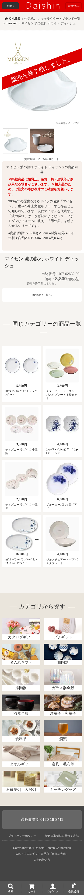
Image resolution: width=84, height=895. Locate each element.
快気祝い (30, 18)
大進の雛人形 (42, 859)
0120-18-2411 (51, 820)
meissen (11, 23)
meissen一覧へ (42, 295)
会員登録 (73, 891)
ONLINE (14, 18)
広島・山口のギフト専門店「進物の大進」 (42, 853)
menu (10, 5)
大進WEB (74, 5)
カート (32, 891)
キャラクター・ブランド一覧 (60, 18)
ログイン (52, 891)
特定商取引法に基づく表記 (62, 835)
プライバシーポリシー (22, 835)
